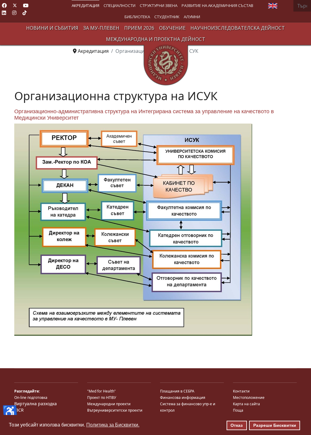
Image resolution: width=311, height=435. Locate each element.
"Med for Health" (101, 391)
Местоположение (249, 397)
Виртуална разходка (35, 403)
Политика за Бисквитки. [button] (112, 424)
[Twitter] (15, 5)
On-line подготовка (30, 397)
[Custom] (24, 12)
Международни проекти (109, 403)
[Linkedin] (4, 12)
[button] (85, 5)
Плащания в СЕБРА (177, 391)
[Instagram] (14, 12)
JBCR (19, 410)
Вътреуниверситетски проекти (114, 410)
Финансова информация (182, 397)
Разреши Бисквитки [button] (274, 425)
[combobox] (302, 6)
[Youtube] (26, 5)
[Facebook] (4, 5)
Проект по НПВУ (101, 397)
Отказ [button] (237, 425)
